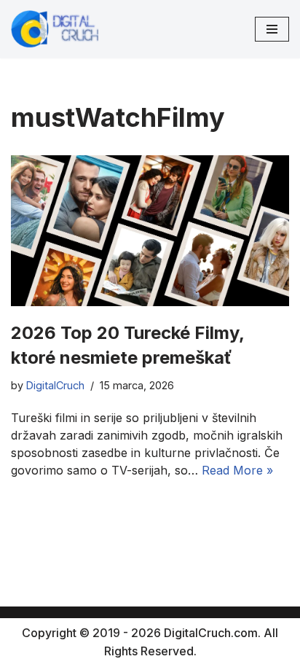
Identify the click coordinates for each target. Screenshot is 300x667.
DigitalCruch (55, 385)
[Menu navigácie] (272, 29)
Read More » (237, 470)
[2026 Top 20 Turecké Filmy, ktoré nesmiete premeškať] (150, 230)
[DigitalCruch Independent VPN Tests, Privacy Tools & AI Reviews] (54, 29)
